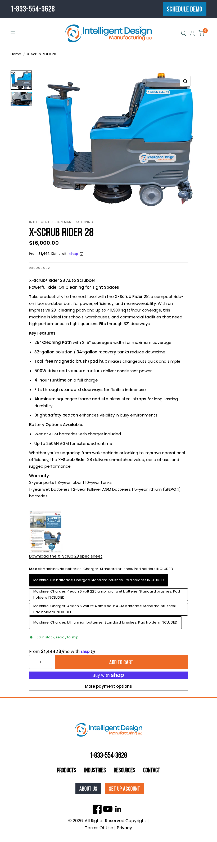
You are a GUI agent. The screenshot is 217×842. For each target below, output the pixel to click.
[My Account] (192, 33)
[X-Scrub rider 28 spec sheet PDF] (45, 531)
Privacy (124, 828)
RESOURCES (124, 770)
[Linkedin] (118, 809)
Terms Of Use (99, 828)
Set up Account (124, 789)
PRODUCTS (66, 770)
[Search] (183, 33)
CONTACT (151, 770)
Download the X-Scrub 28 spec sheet (65, 556)
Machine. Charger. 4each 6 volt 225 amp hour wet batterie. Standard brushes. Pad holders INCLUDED (106, 594)
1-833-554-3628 (33, 9)
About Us (88, 789)
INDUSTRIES (95, 770)
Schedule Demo (184, 9)
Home (16, 53)
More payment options (108, 686)
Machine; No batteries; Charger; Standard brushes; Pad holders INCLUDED (98, 579)
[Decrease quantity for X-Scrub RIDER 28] (33, 662)
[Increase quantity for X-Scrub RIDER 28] (48, 662)
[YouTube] (107, 809)
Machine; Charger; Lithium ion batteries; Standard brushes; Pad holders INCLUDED (105, 622)
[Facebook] (97, 809)
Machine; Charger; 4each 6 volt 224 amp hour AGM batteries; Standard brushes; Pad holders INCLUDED (104, 609)
